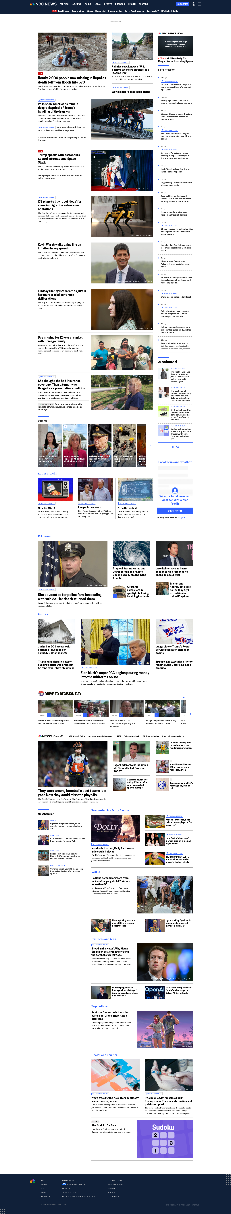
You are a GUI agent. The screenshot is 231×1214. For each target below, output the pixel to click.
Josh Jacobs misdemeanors (101, 736)
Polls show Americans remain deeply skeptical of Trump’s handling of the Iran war (58, 107)
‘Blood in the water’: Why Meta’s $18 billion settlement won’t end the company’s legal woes (110, 951)
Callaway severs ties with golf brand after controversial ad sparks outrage (137, 783)
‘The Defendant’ (128, 508)
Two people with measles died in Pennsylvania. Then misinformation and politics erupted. (168, 1101)
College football (131, 736)
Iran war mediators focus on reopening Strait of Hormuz (62, 139)
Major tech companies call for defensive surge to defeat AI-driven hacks (179, 990)
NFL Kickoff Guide (77, 736)
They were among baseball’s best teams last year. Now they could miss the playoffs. (176, 280)
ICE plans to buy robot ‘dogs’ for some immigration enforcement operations (60, 205)
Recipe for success (89, 507)
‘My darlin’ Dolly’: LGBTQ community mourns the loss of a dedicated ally (177, 859)
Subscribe (112, 1188)
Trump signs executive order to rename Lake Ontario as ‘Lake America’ (174, 664)
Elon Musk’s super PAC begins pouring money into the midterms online (176, 136)
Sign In (182, 517)
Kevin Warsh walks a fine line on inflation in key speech (59, 246)
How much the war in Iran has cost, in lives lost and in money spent (62, 129)
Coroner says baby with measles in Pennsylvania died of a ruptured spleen (66, 871)
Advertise (112, 1192)
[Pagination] (183, 697)
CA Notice (66, 1188)
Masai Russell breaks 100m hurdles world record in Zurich (180, 767)
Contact (44, 1184)
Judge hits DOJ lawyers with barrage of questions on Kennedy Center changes (54, 649)
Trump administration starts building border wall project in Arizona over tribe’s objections (175, 346)
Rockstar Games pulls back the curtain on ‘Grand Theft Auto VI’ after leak (110, 1015)
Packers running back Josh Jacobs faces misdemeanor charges (181, 745)
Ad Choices (45, 1196)
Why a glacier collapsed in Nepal (131, 91)
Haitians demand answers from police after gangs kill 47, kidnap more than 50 (176, 330)
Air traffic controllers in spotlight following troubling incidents (138, 591)
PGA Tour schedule (150, 736)
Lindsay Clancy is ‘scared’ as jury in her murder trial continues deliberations (62, 294)
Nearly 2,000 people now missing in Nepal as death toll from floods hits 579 (72, 79)
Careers (44, 1192)
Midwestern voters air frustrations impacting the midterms (122, 723)
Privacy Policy (68, 1180)
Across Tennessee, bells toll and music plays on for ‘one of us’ (179, 822)
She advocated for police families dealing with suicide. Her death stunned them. (177, 231)
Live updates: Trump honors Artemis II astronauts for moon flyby (175, 264)
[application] (72, 52)
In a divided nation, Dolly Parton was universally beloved (112, 849)
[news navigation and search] (200, 4)
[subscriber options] (194, 4)
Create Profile (175, 511)
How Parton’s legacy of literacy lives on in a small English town (178, 841)
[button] (98, 4)
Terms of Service (69, 1192)
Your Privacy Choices (75, 1184)
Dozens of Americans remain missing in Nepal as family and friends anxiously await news (175, 155)
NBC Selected (113, 1196)
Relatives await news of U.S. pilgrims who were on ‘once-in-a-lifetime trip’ (131, 69)
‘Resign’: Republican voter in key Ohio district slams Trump (160, 722)
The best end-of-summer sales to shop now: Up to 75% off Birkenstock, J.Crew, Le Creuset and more (181, 395)
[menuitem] (64, 4)
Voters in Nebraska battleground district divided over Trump (53, 722)
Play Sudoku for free (103, 1125)
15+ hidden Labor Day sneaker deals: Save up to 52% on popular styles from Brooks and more (181, 414)
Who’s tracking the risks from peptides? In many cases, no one (115, 1099)
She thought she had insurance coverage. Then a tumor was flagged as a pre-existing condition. (62, 384)
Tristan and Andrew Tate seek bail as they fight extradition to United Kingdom (180, 589)
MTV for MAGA (46, 508)
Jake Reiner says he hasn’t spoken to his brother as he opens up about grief (172, 571)
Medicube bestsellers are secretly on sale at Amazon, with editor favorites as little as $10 (181, 434)
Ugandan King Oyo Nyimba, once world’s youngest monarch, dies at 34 (176, 248)
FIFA (119, 736)
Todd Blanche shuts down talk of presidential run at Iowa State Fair (89, 722)
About (43, 1180)
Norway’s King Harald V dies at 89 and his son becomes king (123, 923)
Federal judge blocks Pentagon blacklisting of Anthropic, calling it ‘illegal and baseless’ (125, 991)
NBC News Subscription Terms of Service (78, 1196)
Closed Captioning (115, 1184)
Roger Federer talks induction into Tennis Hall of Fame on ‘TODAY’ (130, 768)
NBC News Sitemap (115, 1180)
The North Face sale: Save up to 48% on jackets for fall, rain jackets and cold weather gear (180, 376)
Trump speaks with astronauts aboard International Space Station (59, 158)
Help (42, 1188)
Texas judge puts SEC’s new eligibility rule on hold (181, 785)
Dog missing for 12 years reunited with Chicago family (60, 339)
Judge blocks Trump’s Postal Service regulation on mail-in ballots (173, 649)
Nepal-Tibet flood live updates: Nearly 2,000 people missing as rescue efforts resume (65, 856)
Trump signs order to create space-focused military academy (60, 177)
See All (175, 447)
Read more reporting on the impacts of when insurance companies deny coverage (60, 406)
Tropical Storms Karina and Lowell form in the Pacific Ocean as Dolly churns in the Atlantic (176, 198)
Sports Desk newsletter (173, 736)
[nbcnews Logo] (32, 1181)
